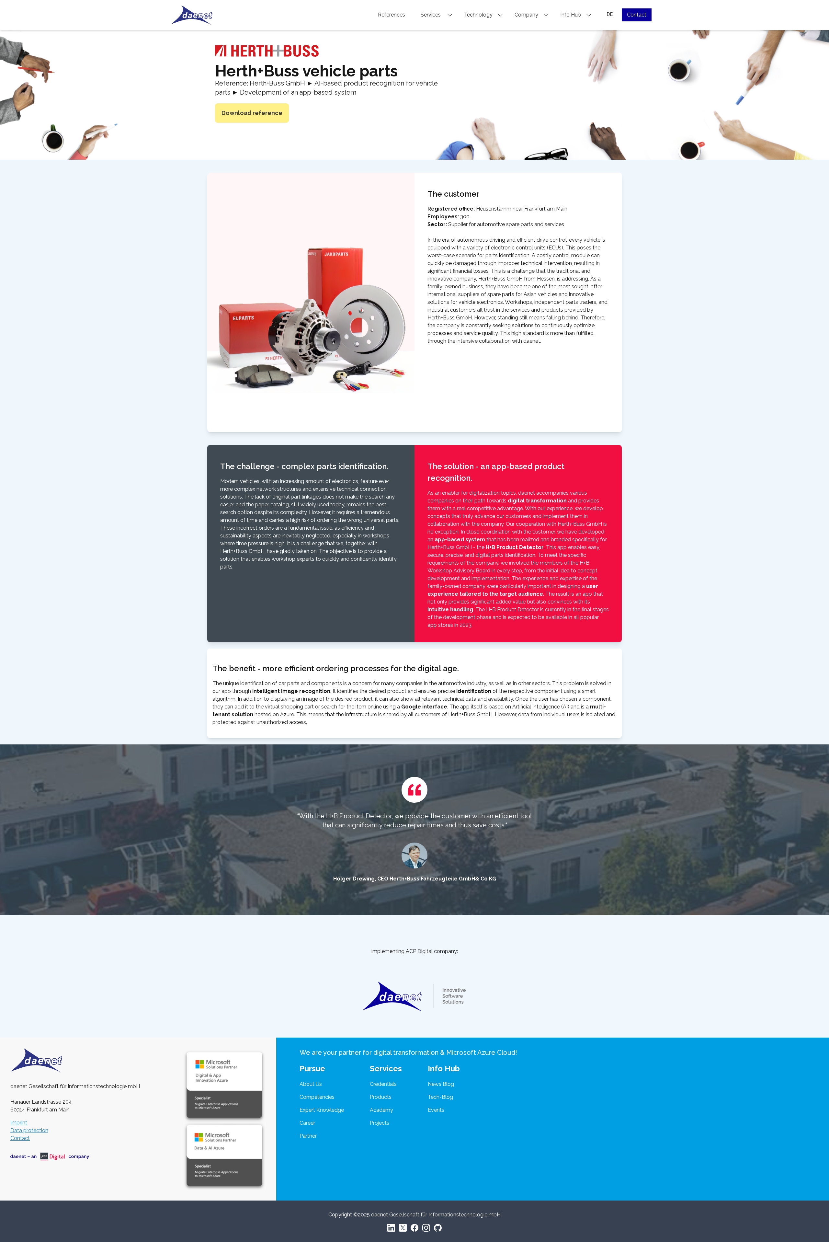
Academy (381, 1110)
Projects (379, 1123)
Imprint (18, 1123)
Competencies (317, 1097)
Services (432, 15)
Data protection (29, 1130)
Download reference (251, 112)
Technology (479, 15)
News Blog (441, 1084)
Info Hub (571, 15)
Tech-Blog (440, 1097)
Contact (636, 15)
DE (610, 14)
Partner (308, 1136)
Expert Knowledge (322, 1110)
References (391, 15)
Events (436, 1110)
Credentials (383, 1084)
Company (527, 15)
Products (381, 1097)
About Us (311, 1084)
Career (307, 1123)
